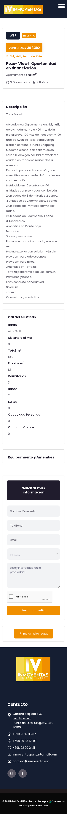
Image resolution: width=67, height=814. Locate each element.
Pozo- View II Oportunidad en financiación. (31, 65)
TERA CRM (42, 805)
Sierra (56, 801)
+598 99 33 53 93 (24, 741)
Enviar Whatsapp (35, 633)
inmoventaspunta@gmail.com (35, 754)
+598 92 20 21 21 (24, 748)
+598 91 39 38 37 (24, 734)
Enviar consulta (33, 610)
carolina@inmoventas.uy (31, 761)
